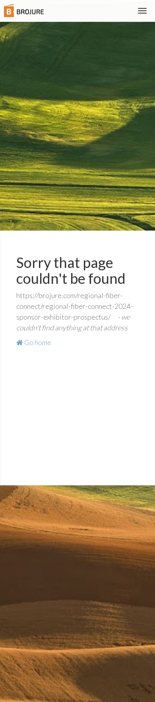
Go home (37, 342)
